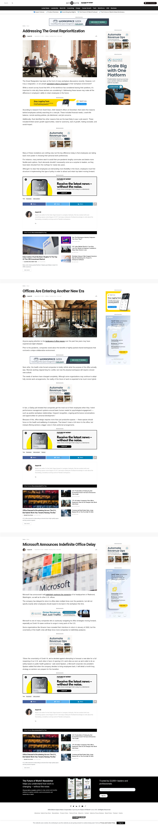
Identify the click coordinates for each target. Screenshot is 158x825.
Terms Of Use (73, 813)
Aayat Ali (29, 36)
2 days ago (75, 252)
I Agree (120, 823)
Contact (87, 813)
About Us (81, 813)
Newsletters (55, 813)
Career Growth (86, 8)
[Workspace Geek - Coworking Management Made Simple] (79, 22)
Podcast (115, 813)
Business (114, 8)
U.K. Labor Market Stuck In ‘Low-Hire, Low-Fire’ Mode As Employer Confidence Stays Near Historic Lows (84, 248)
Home (24, 26)
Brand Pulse (108, 813)
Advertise (37, 813)
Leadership (54, 8)
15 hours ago (42, 261)
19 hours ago (76, 506)
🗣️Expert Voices (39, 12)
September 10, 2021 (39, 36)
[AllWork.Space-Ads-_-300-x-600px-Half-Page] (118, 80)
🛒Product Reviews (52, 12)
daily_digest (36, 198)
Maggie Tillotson (28, 515)
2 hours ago (37, 515)
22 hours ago (76, 241)
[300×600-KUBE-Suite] (118, 340)
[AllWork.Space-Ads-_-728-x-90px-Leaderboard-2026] (60, 613)
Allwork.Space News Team (30, 261)
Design (78, 8)
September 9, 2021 (39, 549)
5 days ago (75, 262)
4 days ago (75, 514)
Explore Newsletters (151, 3)
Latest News (45, 8)
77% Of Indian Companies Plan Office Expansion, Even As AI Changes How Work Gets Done (84, 502)
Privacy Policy (64, 813)
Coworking (70, 8)
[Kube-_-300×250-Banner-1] (118, 301)
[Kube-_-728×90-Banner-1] (60, 103)
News (28, 26)
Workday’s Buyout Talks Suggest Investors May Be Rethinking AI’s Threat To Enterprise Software (84, 257)
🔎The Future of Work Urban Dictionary (111, 12)
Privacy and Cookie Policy (107, 823)
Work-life (62, 8)
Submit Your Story (46, 813)
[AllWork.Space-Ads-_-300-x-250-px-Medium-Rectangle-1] (59, 140)
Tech (94, 8)
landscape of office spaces (55, 341)
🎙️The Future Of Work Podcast (87, 12)
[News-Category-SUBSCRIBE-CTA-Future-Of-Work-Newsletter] (60, 186)
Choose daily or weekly (29, 790)
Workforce (101, 8)
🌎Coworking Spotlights (68, 12)
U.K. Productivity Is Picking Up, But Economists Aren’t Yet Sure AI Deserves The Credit (84, 492)
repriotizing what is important (57, 83)
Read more (27, 270)
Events (121, 813)
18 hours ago (76, 496)
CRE (107, 8)
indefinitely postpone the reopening (58, 594)
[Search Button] (12, 3)
